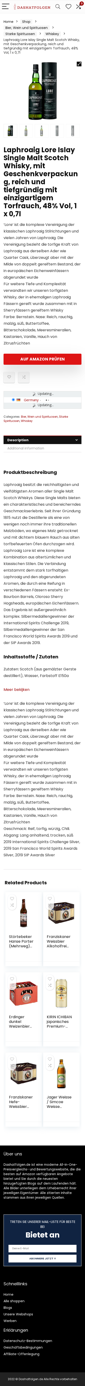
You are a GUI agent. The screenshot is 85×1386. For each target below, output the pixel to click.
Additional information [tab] (25, 448)
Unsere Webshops (18, 1314)
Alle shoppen (14, 1301)
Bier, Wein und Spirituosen (26, 27)
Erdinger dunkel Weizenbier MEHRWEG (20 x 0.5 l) (19, 1026)
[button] (79, 64)
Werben (10, 1320)
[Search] (58, 6)
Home (8, 21)
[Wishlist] (68, 7)
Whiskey (52, 34)
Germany (31, 399)
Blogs (8, 1307)
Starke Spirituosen (20, 34)
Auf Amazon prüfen (42, 359)
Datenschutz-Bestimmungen (28, 1340)
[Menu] (5, 6)
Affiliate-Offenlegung (21, 1354)
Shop (26, 21)
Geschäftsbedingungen (23, 1347)
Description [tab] (18, 440)
